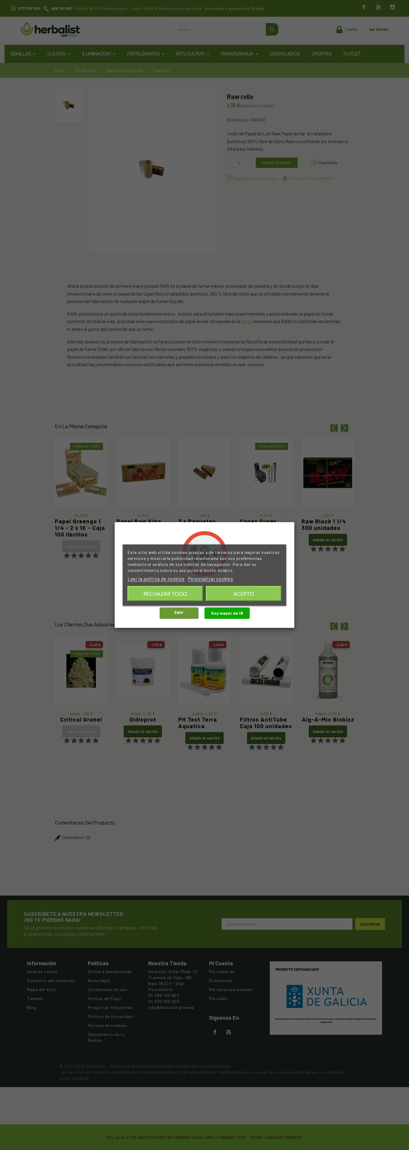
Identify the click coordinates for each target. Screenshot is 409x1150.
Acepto (244, 593)
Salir (179, 612)
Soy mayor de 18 (227, 613)
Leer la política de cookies (156, 578)
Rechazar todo (165, 593)
